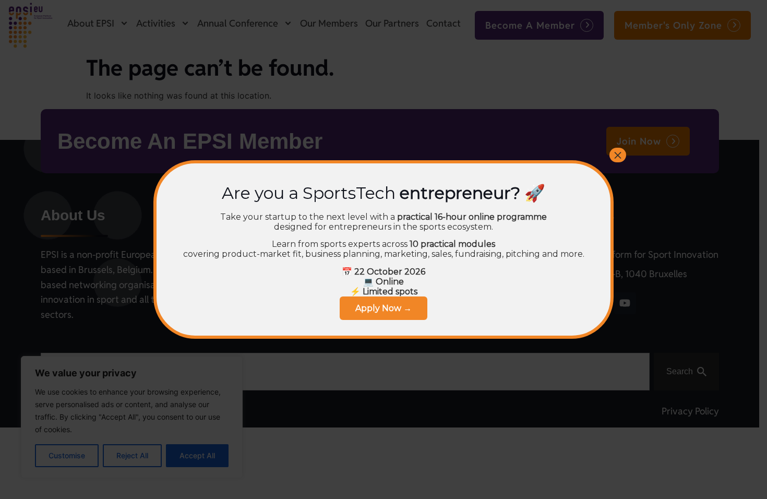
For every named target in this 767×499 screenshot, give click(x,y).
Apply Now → (383, 308)
